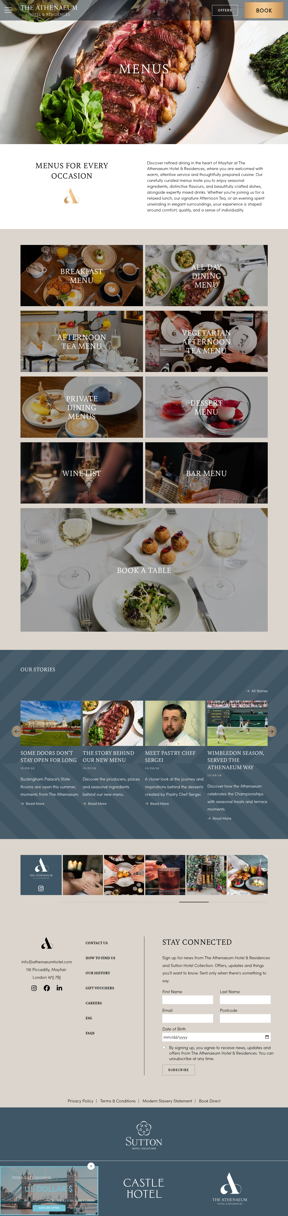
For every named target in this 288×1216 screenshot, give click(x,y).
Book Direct (209, 1101)
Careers (94, 1003)
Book (264, 10)
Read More (35, 803)
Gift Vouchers (100, 988)
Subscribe (178, 1070)
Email (167, 1010)
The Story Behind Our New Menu (108, 756)
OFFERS (225, 10)
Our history (98, 973)
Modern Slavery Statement (167, 1101)
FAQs (90, 1033)
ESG (89, 1018)
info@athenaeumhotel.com (46, 961)
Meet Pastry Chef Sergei (170, 756)
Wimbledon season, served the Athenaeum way (235, 760)
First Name (172, 991)
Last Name (230, 991)
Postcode (228, 1010)
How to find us (100, 958)
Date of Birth (174, 1029)
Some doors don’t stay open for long (48, 756)
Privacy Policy (80, 1101)
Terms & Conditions (118, 1101)
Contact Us (97, 943)
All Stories (260, 691)
